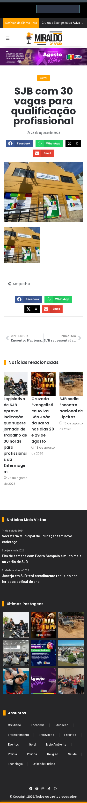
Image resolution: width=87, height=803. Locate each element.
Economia (37, 725)
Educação (61, 725)
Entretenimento (18, 735)
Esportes (70, 735)
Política (32, 754)
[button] (19, 143)
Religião (52, 754)
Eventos (13, 744)
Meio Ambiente (56, 744)
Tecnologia (15, 764)
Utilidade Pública (44, 764)
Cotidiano (14, 725)
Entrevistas (46, 735)
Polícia (12, 754)
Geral (43, 78)
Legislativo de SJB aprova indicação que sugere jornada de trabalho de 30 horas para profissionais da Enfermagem (15, 435)
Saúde (72, 754)
